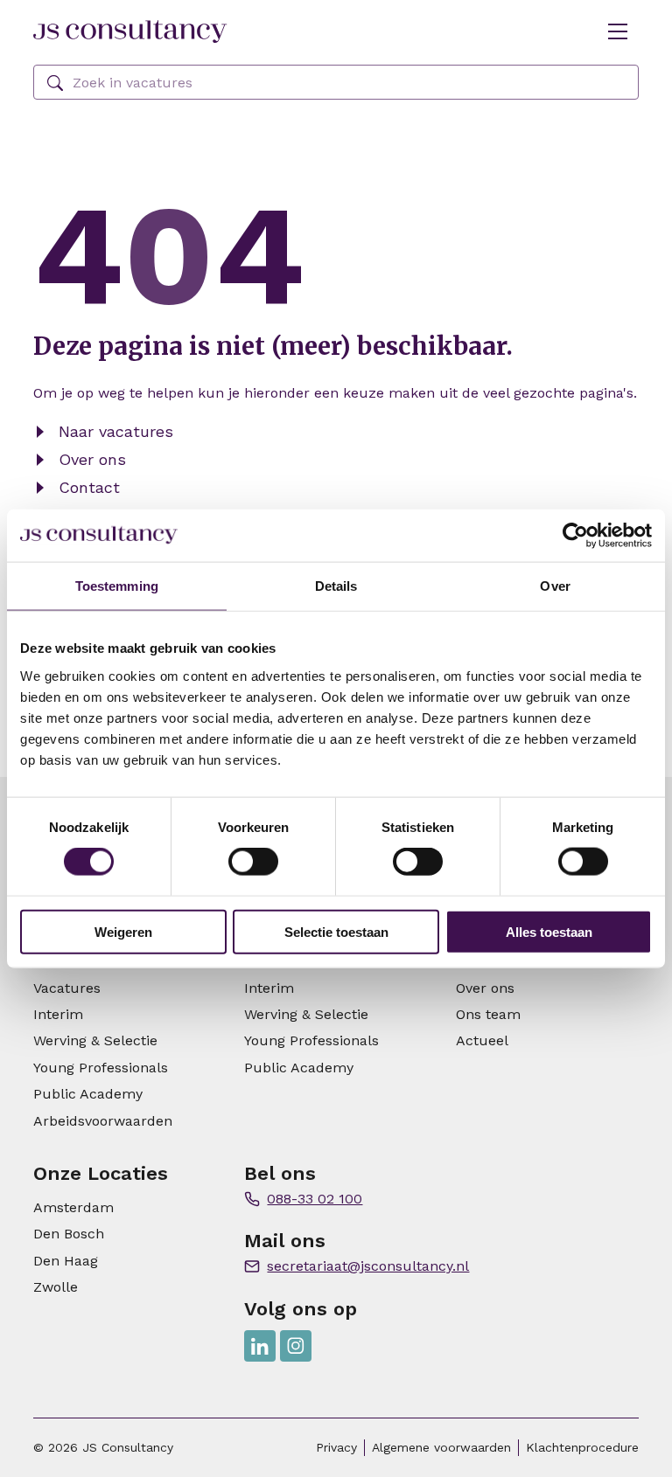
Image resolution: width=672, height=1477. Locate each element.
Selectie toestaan (336, 931)
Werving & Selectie (95, 1040)
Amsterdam (73, 1207)
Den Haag (65, 1260)
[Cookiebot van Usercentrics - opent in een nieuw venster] (575, 536)
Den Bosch (68, 1233)
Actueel (482, 1040)
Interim (58, 1014)
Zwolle (55, 1287)
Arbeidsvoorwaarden (102, 1121)
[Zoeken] (55, 83)
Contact (89, 487)
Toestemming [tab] (116, 586)
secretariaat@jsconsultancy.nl (368, 1266)
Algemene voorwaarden (441, 1447)
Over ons (92, 459)
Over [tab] (555, 586)
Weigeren (123, 931)
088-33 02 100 (314, 1198)
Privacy (336, 1447)
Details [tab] (336, 586)
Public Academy (88, 1093)
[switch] (253, 862)
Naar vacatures (116, 431)
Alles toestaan (549, 931)
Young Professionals (100, 1067)
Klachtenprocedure (582, 1447)
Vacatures (67, 988)
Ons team (488, 1014)
